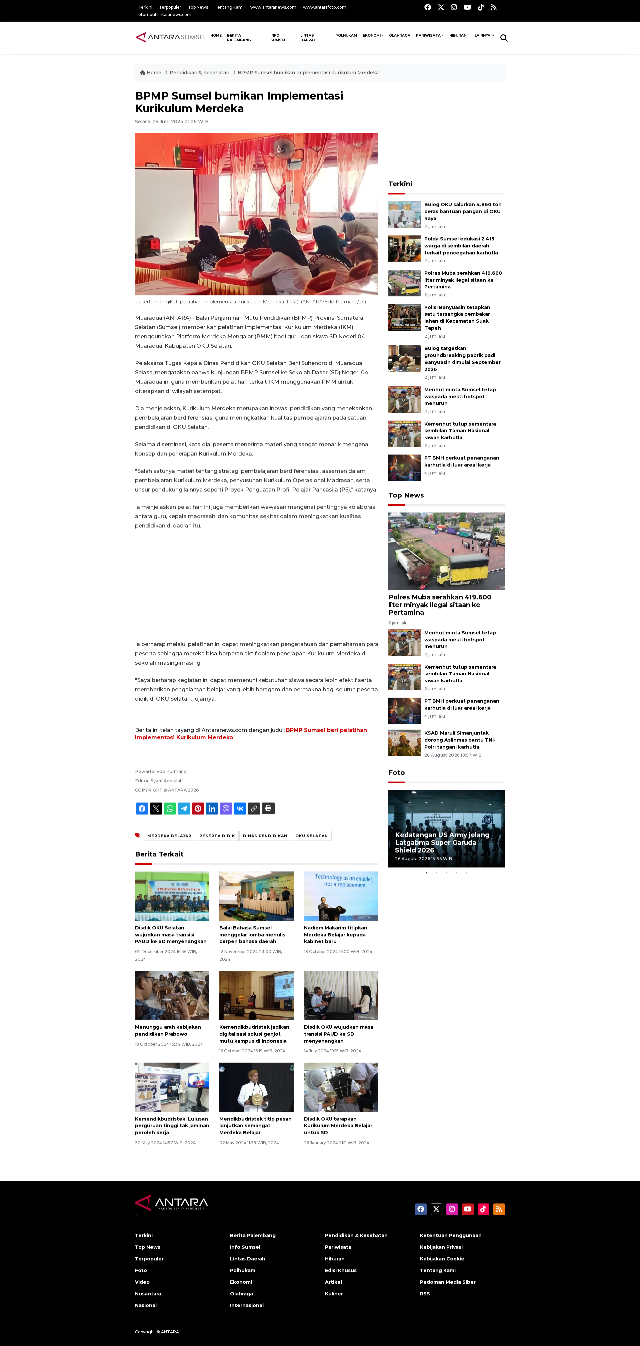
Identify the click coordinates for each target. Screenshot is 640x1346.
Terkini (145, 7)
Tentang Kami (229, 7)
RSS (425, 1294)
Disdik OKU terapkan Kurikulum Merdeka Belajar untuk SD (338, 1126)
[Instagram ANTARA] (454, 7)
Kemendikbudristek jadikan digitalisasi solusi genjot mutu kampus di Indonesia (254, 1034)
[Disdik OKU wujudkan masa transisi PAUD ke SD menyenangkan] (341, 995)
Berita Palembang (239, 37)
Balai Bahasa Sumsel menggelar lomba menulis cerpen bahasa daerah (252, 935)
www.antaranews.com (273, 7)
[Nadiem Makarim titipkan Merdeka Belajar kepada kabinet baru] (341, 896)
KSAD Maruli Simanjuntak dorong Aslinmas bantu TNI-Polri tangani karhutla (460, 740)
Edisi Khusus (341, 1270)
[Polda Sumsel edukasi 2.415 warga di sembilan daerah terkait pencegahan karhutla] (404, 248)
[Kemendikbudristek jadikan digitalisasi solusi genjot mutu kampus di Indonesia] (256, 995)
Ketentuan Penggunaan (451, 1235)
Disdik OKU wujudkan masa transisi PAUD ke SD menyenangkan (338, 1034)
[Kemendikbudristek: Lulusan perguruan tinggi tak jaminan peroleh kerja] (172, 1087)
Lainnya (482, 35)
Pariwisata (428, 35)
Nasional (146, 1305)
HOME (216, 35)
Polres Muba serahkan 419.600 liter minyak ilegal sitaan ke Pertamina (463, 280)
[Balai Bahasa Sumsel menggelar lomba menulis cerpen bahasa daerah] (256, 896)
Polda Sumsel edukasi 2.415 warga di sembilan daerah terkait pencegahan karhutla (461, 246)
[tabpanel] (446, 828)
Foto (396, 773)
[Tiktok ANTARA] (481, 7)
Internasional (247, 1305)
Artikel (333, 1282)
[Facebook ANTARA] (427, 7)
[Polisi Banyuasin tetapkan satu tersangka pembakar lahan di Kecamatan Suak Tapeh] (404, 317)
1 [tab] (426, 872)
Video (142, 1282)
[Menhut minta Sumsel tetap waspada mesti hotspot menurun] (404, 399)
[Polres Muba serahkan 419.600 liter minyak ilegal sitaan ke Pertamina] (404, 282)
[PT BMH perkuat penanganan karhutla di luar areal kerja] (404, 468)
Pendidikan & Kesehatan (200, 73)
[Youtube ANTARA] (467, 7)
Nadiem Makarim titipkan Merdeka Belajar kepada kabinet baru (335, 935)
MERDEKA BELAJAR (169, 836)
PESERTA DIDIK (217, 836)
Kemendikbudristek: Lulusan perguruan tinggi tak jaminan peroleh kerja (172, 1126)
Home (154, 73)
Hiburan (457, 35)
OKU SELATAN (311, 836)
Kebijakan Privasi (441, 1247)
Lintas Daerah (308, 37)
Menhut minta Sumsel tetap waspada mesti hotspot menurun (460, 397)
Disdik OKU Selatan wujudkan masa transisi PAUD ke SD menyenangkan (171, 935)
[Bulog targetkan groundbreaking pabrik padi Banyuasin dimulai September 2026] (404, 358)
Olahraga (399, 35)
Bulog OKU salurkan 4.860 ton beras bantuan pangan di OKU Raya (463, 211)
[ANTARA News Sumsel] (171, 37)
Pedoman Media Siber (448, 1282)
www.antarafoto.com (324, 7)
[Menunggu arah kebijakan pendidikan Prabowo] (172, 995)
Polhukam (346, 35)
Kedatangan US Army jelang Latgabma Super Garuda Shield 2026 (442, 842)
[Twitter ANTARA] (441, 7)
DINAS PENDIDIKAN (265, 836)
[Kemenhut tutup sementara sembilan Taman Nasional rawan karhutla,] (404, 433)
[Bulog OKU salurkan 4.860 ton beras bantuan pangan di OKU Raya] (404, 214)
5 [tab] (466, 872)
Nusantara (148, 1294)
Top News (198, 7)
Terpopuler (170, 7)
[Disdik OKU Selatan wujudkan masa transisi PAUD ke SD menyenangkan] (172, 896)
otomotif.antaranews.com (164, 14)
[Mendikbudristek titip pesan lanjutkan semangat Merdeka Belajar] (256, 1087)
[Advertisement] (256, 585)
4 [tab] (456, 872)
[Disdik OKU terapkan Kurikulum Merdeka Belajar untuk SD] (341, 1087)
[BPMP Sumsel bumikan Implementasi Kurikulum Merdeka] (446, 551)
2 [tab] (436, 872)
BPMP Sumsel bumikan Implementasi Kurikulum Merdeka (308, 73)
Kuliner (334, 1294)
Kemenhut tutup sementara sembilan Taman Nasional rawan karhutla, (460, 431)
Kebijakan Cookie (442, 1259)
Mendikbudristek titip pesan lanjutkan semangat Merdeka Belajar (255, 1126)
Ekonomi (372, 35)
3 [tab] (446, 872)
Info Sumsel (278, 37)
